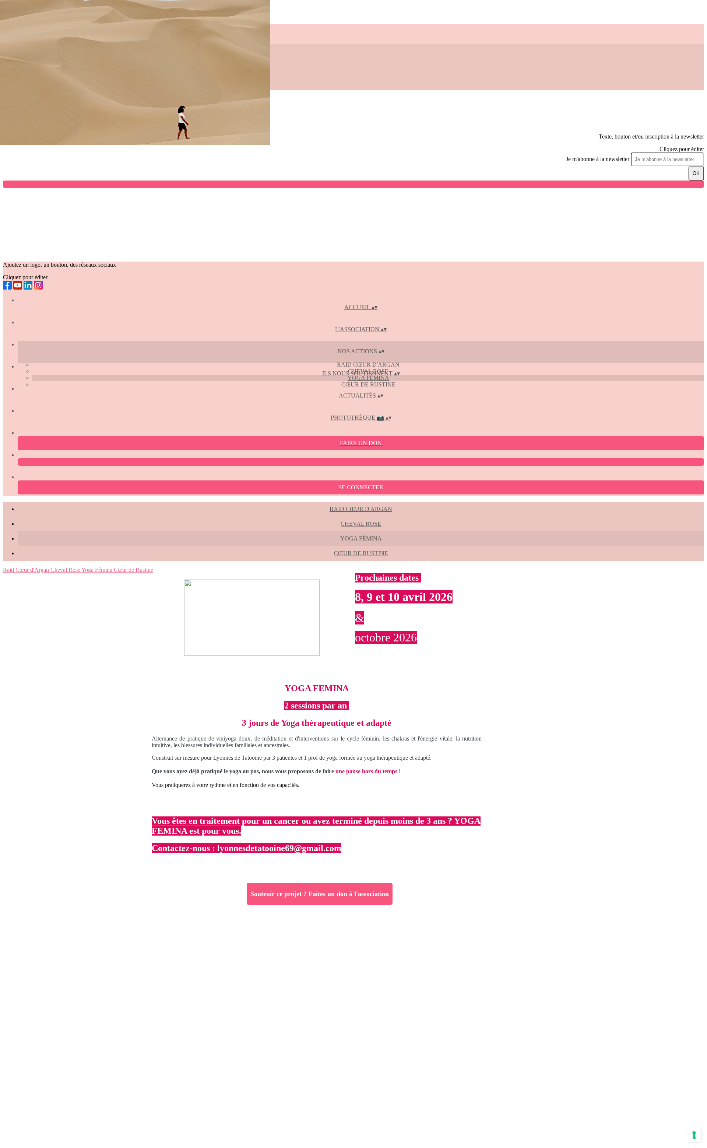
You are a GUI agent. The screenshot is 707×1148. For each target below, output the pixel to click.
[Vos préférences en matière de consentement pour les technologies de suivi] (694, 1135)
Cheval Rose (361, 524)
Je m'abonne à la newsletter (598, 159)
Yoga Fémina (368, 378)
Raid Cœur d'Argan (368, 364)
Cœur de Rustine (368, 384)
